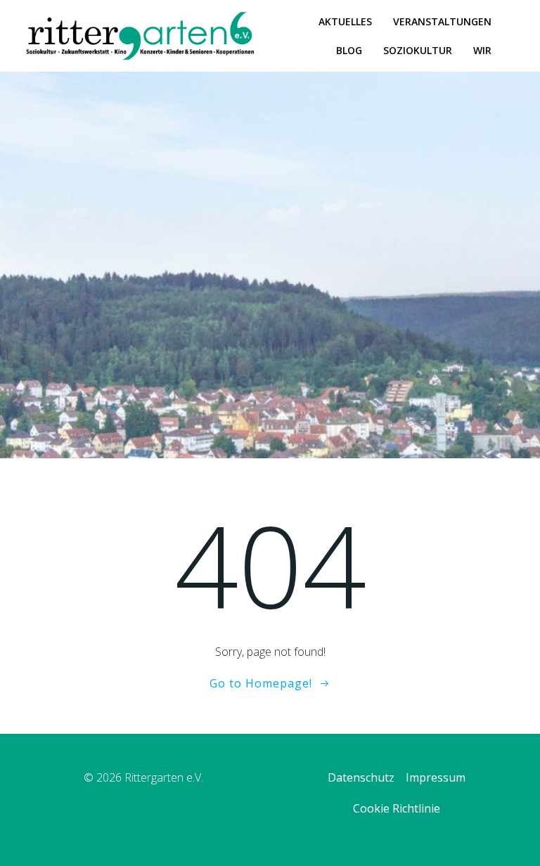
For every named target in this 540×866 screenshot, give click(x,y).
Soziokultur (417, 50)
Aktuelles (345, 21)
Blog (349, 50)
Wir (482, 50)
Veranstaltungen (442, 21)
